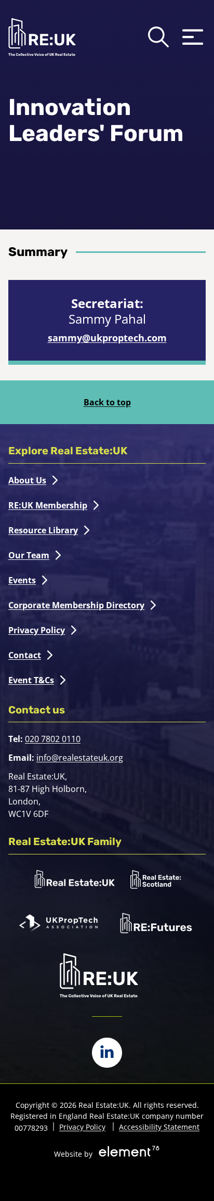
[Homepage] (42, 37)
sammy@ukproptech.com (107, 337)
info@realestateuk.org (79, 757)
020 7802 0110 (53, 739)
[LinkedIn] (107, 1053)
